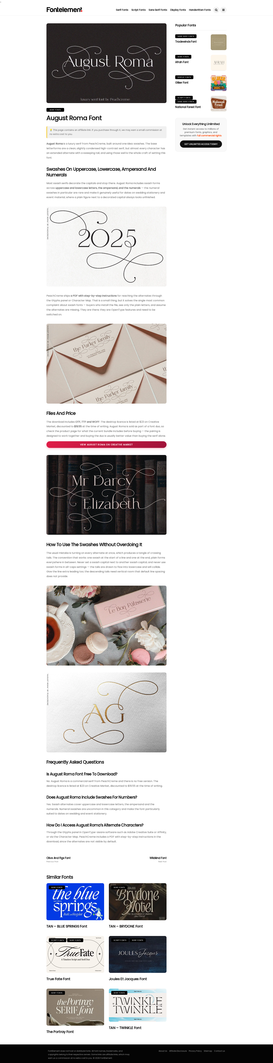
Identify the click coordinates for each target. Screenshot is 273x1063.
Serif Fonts (122, 10)
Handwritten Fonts (200, 10)
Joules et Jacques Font (128, 978)
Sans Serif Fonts (158, 10)
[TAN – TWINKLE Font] (138, 1005)
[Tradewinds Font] (219, 42)
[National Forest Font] (219, 104)
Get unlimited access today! (201, 144)
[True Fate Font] (75, 954)
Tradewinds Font (186, 41)
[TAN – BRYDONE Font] (138, 901)
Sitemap (208, 1051)
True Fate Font (58, 978)
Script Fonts (138, 10)
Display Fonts (178, 10)
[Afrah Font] (219, 63)
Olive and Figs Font (58, 859)
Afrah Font (181, 62)
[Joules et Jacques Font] (138, 954)
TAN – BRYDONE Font (126, 926)
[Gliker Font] (219, 83)
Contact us (219, 1051)
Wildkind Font (158, 859)
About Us (163, 1051)
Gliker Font (181, 82)
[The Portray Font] (75, 1007)
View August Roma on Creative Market (106, 444)
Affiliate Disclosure (178, 1051)
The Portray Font (60, 1031)
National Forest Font (188, 107)
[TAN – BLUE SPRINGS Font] (75, 901)
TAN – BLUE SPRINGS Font (66, 926)
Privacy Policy (195, 1051)
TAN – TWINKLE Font (125, 1027)
